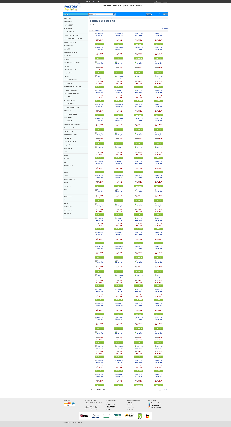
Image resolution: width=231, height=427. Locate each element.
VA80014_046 (158, 177)
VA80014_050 (158, 191)
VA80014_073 (138, 277)
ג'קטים (65, 162)
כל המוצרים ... (110, 409)
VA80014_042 (158, 163)
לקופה (164, 14)
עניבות (65, 217)
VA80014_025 (138, 106)
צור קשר (130, 402)
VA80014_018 (158, 78)
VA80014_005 (138, 35)
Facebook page (155, 405)
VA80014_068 (119, 263)
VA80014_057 (138, 220)
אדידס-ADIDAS (68, 73)
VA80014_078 (158, 291)
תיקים (65, 152)
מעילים (66, 155)
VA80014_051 (99, 206)
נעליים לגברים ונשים (69, 179)
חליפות (66, 182)
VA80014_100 (119, 376)
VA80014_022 (158, 92)
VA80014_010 (158, 49)
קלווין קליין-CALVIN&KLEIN (71, 107)
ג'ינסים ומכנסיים (68, 165)
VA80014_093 (138, 348)
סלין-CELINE (67, 56)
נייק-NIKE (66, 66)
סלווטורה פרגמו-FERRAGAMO (72, 87)
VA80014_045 (138, 177)
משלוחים (130, 404)
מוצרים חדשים (107, 5)
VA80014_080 (119, 305)
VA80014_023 (99, 106)
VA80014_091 (99, 348)
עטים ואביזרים (68, 193)
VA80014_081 (138, 305)
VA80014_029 (138, 120)
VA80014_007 (99, 49)
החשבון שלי (139, 5)
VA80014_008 (119, 49)
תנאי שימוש (131, 408)
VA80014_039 (99, 163)
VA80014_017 (138, 78)
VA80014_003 (99, 35)
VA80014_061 (138, 234)
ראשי (95, 17)
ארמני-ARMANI (68, 28)
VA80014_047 (99, 191)
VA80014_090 (158, 334)
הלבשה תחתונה (68, 206)
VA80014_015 (99, 78)
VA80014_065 (138, 248)
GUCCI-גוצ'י (67, 18)
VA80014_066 (158, 248)
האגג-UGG (67, 49)
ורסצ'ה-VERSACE (69, 104)
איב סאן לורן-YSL (68, 131)
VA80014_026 (158, 106)
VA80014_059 (99, 234)
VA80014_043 (99, 177)
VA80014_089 (138, 334)
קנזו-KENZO (67, 111)
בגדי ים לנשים (67, 213)
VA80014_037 (138, 149)
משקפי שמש (67, 186)
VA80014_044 (119, 177)
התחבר (165, 2)
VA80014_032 (119, 135)
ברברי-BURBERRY (69, 32)
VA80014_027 (99, 120)
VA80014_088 (119, 334)
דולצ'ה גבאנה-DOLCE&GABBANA (73, 39)
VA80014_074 (158, 277)
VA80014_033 (138, 135)
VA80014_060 (119, 234)
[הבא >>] (166, 28)
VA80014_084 (119, 319)
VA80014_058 (158, 220)
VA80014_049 (138, 191)
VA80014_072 (119, 277)
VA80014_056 (119, 220)
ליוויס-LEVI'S (67, 138)
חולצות (66, 172)
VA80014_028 (119, 120)
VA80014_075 (99, 291)
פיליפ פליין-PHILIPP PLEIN (71, 93)
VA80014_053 (138, 206)
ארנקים (66, 203)
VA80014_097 (138, 362)
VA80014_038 (158, 149)
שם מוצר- (97, 30)
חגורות (65, 189)
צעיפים (66, 169)
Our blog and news (156, 407)
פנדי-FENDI (67, 76)
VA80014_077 (138, 291)
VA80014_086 (158, 319)
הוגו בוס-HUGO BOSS (70, 42)
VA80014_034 (158, 135)
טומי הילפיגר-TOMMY (70, 69)
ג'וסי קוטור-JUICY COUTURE (72, 124)
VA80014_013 (138, 64)
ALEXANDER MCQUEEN (71, 52)
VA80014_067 (99, 263)
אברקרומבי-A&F (68, 21)
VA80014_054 (158, 206)
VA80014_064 (119, 248)
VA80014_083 (99, 319)
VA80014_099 (99, 376)
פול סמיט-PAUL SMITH (70, 134)
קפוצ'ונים (66, 158)
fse (71, 422)
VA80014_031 (99, 135)
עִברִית (96, 1)
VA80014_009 (138, 49)
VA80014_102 (158, 376)
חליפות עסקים (68, 210)
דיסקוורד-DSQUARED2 (70, 114)
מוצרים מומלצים (129, 5)
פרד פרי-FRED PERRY (70, 80)
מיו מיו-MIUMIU (68, 83)
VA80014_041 (138, 163)
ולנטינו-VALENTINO (69, 100)
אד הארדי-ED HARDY (70, 141)
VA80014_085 (138, 319)
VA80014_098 (158, 362)
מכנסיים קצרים (68, 196)
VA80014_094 (158, 348)
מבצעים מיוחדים (117, 5)
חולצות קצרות (67, 145)
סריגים (65, 200)
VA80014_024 (119, 106)
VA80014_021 (138, 92)
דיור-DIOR (66, 59)
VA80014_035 (99, 149)
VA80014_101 (138, 376)
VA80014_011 (99, 64)
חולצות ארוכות (68, 148)
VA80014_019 (99, 92)
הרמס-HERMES (68, 45)
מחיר (102, 30)
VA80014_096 (119, 362)
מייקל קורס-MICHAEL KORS (71, 63)
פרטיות (130, 406)
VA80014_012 (119, 64)
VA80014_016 (119, 78)
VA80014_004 (119, 35)
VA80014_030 (158, 120)
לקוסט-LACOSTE (68, 25)
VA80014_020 (119, 92)
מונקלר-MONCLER (69, 128)
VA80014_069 (138, 263)
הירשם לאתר (157, 2)
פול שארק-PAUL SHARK (70, 90)
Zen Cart (80, 422)
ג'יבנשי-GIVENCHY (69, 117)
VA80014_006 (158, 35)
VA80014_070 (158, 263)
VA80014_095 (99, 362)
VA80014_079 (99, 305)
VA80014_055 (99, 220)
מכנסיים (66, 176)
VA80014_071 (99, 277)
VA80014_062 (158, 234)
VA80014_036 (119, 149)
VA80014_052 (119, 206)
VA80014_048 (119, 191)
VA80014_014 (158, 64)
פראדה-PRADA (68, 97)
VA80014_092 (119, 348)
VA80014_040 (119, 163)
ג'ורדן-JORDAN (68, 121)
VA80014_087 (99, 334)
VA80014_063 (99, 248)
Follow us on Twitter (156, 403)
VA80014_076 (119, 291)
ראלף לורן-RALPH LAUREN (71, 35)
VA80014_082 (158, 305)
